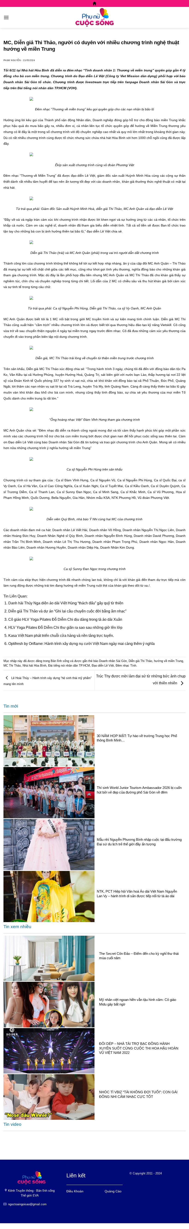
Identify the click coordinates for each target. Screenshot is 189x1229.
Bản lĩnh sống (60, 661)
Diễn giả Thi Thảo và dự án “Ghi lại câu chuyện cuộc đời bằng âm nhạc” (67, 611)
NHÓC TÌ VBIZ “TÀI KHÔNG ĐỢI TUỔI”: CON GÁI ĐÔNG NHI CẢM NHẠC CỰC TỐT (138, 1094)
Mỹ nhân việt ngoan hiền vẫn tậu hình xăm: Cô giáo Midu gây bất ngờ (137, 1002)
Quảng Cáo (113, 1191)
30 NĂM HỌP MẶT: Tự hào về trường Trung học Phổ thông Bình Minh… (137, 738)
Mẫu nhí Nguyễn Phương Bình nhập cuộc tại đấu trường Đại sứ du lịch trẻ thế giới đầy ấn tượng (139, 842)
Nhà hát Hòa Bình (34, 665)
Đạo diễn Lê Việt (103, 665)
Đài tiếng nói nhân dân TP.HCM (69, 665)
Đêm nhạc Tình (126, 665)
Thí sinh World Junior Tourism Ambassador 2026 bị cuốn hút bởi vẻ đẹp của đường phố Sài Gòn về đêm (139, 790)
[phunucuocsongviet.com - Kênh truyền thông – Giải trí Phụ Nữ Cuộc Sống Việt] (94, 17)
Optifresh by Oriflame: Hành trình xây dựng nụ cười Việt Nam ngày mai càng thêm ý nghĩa (81, 644)
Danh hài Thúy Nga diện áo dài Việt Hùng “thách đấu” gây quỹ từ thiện (65, 603)
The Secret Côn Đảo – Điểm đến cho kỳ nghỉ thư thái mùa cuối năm (139, 956)
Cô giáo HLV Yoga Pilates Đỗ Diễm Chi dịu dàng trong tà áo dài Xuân (65, 619)
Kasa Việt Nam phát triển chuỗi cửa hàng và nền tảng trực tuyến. (61, 636)
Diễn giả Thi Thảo (140, 661)
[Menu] (6, 17)
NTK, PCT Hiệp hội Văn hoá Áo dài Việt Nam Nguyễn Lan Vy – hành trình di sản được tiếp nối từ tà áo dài (137, 893)
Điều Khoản (74, 1191)
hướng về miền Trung (168, 661)
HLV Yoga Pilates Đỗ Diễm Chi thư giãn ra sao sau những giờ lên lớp (65, 627)
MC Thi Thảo (12, 665)
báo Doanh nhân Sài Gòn (110, 661)
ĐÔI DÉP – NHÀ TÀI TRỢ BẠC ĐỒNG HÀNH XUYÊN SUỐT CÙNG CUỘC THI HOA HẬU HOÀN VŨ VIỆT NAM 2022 (138, 1048)
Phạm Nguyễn (12, 60)
